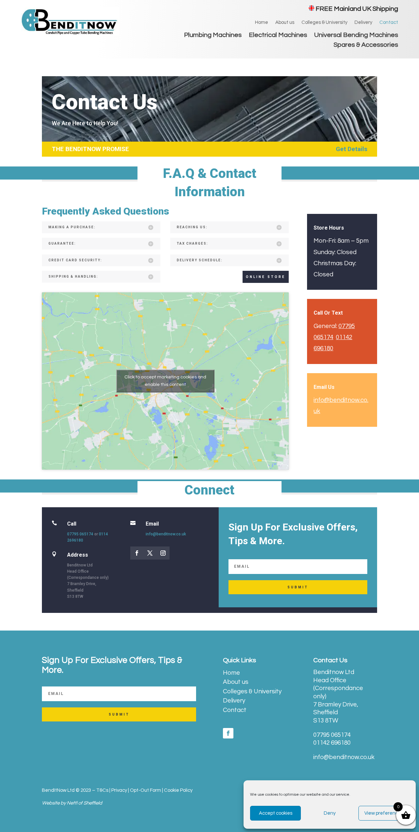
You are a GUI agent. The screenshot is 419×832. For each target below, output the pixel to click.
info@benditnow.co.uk (166, 534)
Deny (330, 813)
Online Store (265, 277)
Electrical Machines (278, 35)
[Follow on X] (149, 553)
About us (284, 22)
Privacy (119, 790)
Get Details (351, 149)
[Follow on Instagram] (163, 553)
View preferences (383, 813)
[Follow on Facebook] (136, 553)
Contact (388, 22)
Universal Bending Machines (356, 35)
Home (261, 22)
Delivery (363, 22)
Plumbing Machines (213, 35)
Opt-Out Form (145, 790)
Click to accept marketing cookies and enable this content (165, 381)
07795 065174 (80, 534)
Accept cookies (275, 813)
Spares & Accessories (366, 45)
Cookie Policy (178, 790)
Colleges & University (324, 22)
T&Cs (102, 790)
